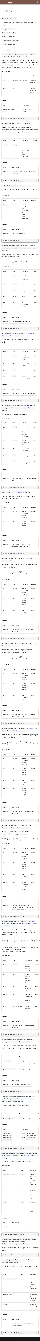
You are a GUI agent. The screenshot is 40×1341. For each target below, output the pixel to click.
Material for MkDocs (12, 1339)
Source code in (14, 118)
